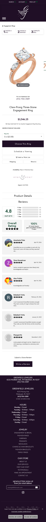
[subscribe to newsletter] (37, 487)
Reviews (23, 201)
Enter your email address (23, 483)
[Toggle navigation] (4, 19)
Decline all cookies (15, 517)
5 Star (19, 207)
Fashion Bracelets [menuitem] (23, 449)
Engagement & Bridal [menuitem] (23, 433)
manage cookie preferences (21, 511)
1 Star (19, 216)
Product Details (23, 196)
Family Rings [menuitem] (23, 452)
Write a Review (23, 364)
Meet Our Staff (23, 467)
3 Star (19, 212)
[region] (23, 67)
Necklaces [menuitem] (23, 444)
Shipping (13, 162)
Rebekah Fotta (19, 295)
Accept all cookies (30, 517)
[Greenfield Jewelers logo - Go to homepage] (23, 11)
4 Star (19, 210)
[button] (12, 2)
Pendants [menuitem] (23, 441)
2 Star (19, 214)
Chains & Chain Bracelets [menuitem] (23, 447)
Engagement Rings (9, 26)
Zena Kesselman (20, 260)
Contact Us (23, 475)
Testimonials (23, 470)
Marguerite (18, 335)
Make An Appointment (23, 473)
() (40, 207)
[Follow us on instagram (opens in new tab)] (23, 492)
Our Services (23, 464)
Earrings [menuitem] (23, 438)
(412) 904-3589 (23, 99)
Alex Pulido (18, 278)
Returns (33, 162)
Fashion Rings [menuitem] (23, 435)
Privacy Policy (32, 509)
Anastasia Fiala (19, 240)
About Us (23, 461)
